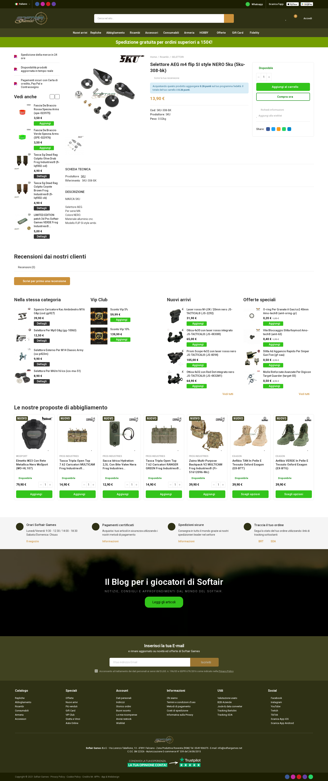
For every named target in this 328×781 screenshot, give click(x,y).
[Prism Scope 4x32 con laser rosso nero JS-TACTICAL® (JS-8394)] (175, 358)
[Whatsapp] (310, 777)
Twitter (273, 129)
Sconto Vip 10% (119, 329)
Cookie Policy (74, 776)
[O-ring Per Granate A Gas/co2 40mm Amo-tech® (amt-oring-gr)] (251, 316)
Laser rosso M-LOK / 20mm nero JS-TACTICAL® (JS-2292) (209, 311)
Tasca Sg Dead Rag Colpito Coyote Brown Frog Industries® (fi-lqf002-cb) (46, 190)
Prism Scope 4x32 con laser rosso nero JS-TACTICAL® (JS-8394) (211, 353)
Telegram (289, 129)
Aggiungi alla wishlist (270, 115)
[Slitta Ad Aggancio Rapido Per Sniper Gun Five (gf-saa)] (251, 358)
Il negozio (32, 541)
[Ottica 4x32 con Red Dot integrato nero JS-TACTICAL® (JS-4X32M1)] (175, 378)
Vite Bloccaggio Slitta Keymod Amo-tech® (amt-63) (285, 332)
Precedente (301, 57)
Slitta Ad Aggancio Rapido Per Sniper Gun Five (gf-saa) (286, 353)
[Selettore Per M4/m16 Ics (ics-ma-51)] (22, 377)
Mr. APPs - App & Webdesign (105, 776)
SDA (273, 541)
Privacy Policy (226, 671)
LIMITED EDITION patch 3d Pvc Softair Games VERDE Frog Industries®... (46, 220)
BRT (261, 541)
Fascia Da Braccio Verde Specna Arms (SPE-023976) (46, 134)
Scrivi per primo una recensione (44, 281)
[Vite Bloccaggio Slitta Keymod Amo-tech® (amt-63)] (251, 337)
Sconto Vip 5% (119, 309)
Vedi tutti (227, 394)
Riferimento (72, 180)
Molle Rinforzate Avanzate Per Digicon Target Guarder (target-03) (287, 373)
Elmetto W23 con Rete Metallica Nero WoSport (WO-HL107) (32, 464)
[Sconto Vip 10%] (99, 335)
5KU (168, 114)
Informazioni (110, 541)
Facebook (268, 129)
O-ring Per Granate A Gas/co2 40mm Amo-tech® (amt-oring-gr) (286, 311)
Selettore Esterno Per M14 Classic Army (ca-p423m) (58, 352)
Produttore (72, 176)
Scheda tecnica (78, 169)
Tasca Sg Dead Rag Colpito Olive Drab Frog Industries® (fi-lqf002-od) (47, 160)
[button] (52, 96)
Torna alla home (306, 57)
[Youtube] (48, 4)
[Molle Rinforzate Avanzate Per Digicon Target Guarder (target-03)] (251, 378)
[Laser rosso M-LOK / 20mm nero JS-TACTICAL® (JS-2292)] (175, 316)
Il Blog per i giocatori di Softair (164, 582)
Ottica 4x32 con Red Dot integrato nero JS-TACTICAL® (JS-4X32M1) (210, 373)
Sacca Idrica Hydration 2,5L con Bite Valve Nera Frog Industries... (119, 464)
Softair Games (41, 776)
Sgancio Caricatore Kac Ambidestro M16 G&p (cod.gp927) (59, 311)
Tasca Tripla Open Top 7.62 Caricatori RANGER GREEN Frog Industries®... (163, 464)
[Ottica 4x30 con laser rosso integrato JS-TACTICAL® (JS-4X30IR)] (175, 337)
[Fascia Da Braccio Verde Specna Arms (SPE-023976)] (22, 136)
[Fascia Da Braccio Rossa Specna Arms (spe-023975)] (22, 112)
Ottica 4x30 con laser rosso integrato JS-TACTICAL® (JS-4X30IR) (210, 332)
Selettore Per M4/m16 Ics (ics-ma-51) (57, 371)
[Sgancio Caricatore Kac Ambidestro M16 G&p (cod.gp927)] (22, 316)
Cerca (229, 18)
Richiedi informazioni (272, 109)
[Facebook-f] (37, 4)
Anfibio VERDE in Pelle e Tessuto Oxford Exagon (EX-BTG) (292, 464)
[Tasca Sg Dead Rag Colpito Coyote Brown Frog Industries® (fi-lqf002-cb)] (22, 189)
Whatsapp (257, 4)
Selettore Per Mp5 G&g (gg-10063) (55, 330)
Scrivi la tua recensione (166, 78)
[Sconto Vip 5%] (99, 316)
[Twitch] (54, 4)
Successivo (311, 57)
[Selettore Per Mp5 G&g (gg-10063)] (22, 337)
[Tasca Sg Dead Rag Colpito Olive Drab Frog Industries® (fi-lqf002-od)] (22, 161)
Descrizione (74, 192)
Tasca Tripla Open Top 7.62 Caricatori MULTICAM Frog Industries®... (77, 464)
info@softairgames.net (230, 748)
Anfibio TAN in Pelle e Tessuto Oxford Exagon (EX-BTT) (248, 464)
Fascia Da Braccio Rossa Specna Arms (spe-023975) (46, 109)
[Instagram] (43, 4)
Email (279, 129)
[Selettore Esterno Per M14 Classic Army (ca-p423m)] (22, 356)
